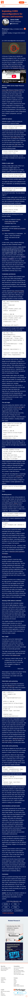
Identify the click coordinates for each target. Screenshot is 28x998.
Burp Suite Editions (4, 969)
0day (15, 904)
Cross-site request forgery (19, 970)
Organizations (3, 979)
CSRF (16, 144)
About (15, 979)
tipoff (5, 539)
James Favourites (7, 910)
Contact (15, 982)
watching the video (16, 66)
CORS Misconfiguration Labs (14, 901)
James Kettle (14, 19)
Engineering (3, 995)
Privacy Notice (16, 984)
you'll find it (19, 475)
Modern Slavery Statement (19, 985)
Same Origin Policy (15, 136)
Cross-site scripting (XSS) (19, 967)
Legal (15, 983)
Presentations (18, 910)
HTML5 (15, 907)
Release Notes (3, 970)
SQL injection (16, 969)
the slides (6, 66)
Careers (15, 980)
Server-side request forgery (19, 974)
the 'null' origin (20, 407)
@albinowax (15, 23)
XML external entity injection (19, 971)
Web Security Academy (5, 991)
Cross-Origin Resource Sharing (10, 90)
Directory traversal (17, 972)
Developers (3, 982)
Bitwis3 (16, 503)
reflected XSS (10, 685)
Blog (2, 992)
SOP (14, 199)
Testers (2, 980)
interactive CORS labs (18, 68)
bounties (6, 904)
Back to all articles (8, 913)
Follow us (21, 992)
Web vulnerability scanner (6, 967)
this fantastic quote (15, 655)
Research (2, 993)
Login (21, 2)
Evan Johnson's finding (18, 291)
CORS (20, 90)
